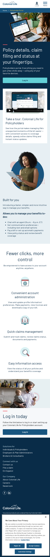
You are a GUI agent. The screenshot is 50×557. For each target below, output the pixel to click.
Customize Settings (24, 552)
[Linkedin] (9, 493)
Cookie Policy (25, 540)
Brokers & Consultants (13, 456)
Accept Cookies (34, 546)
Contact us (8, 464)
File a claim (8, 467)
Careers (6, 482)
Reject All (17, 546)
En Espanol (8, 471)
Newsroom (8, 486)
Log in (25, 80)
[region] (25, 535)
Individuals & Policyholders (15, 449)
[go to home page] (10, 3)
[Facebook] (5, 493)
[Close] (45, 517)
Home (5, 10)
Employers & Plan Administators (18, 452)
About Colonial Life (11, 479)
